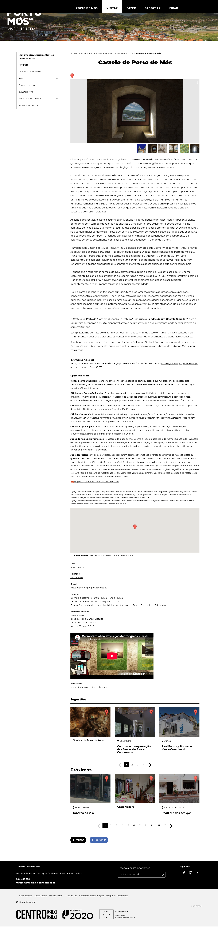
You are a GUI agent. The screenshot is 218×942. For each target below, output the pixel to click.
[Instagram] (190, 872)
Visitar (73, 53)
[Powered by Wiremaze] (196, 906)
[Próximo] (150, 765)
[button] (135, 527)
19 (159, 825)
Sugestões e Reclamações (91, 896)
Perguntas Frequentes (117, 896)
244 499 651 (96, 367)
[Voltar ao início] (24, 19)
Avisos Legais (40, 896)
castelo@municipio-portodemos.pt (179, 363)
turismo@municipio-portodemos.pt (35, 883)
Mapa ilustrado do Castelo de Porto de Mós (96, 482)
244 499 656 (23, 879)
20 (164, 825)
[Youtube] (197, 872)
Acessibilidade (55, 896)
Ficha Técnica (25, 896)
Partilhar (101, 840)
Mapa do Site (71, 896)
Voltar (80, 840)
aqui (192, 346)
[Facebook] (183, 872)
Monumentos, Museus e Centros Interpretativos (106, 53)
